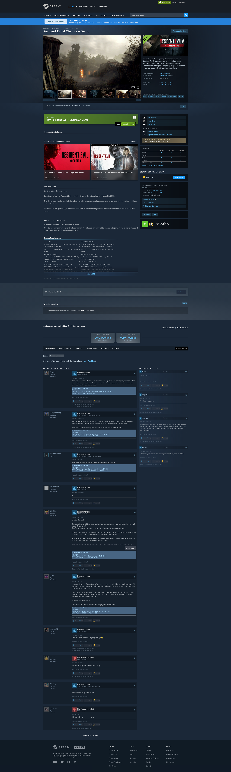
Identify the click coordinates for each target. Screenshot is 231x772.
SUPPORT (102, 6)
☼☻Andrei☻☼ (55, 487)
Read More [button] (130, 548)
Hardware (133, 758)
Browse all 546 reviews (90, 736)
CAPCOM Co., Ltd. (166, 82)
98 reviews (53, 417)
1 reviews (52, 688)
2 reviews (52, 456)
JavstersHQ (54, 629)
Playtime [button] (104, 348)
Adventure (151, 96)
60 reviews (53, 580)
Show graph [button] (180, 348)
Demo (76, 28)
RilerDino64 (54, 511)
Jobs (131, 754)
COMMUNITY (82, 6)
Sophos (52, 657)
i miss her (53, 708)
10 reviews (53, 515)
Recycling (133, 762)
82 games (52, 374)
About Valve (134, 750)
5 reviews (52, 633)
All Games (46, 28)
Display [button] (115, 348)
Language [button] (78, 348)
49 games (52, 578)
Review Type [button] (49, 348)
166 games (53, 415)
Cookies (148, 762)
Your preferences (182, 327)
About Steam (113, 750)
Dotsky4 (52, 372)
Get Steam (170, 750)
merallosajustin (55, 453)
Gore (144, 96)
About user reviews (168, 327)
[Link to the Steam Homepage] (52, 8)
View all (185, 303)
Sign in (47, 105)
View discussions (148, 203)
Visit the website (149, 199)
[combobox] (157, 15)
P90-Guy (53, 684)
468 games (53, 659)
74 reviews (53, 661)
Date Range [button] (91, 348)
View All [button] (133, 141)
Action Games (56, 28)
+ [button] (182, 96)
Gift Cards (112, 766)
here (82, 310)
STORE (71, 6)
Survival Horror (172, 96)
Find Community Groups (151, 206)
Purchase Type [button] (64, 348)
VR (179, 96)
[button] (47, 15)
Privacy (148, 750)
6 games (52, 631)
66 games (52, 513)
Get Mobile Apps (172, 754)
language (182, 2)
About (93, 6)
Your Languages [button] (55, 356)
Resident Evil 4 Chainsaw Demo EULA (155, 141)
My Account (170, 762)
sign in (174, 2)
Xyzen (52, 575)
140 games (53, 489)
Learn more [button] (178, 177)
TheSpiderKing (55, 413)
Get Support (170, 758)
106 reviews (53, 491)
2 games (52, 686)
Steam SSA (113, 754)
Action (158, 96)
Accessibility (150, 754)
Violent (164, 96)
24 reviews (53, 376)
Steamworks (113, 758)
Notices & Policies (152, 758)
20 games (52, 711)
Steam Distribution (115, 762)
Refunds (148, 766)
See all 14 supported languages (152, 165)
